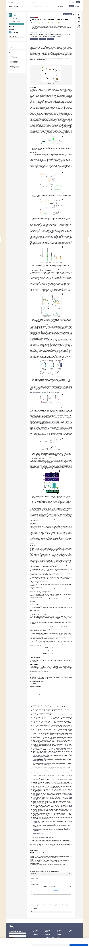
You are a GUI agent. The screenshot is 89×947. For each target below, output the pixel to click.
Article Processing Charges (38, 928)
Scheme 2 (32, 165)
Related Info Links (12, 36)
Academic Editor (12, 29)
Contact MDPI (35, 933)
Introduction (12, 56)
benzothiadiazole (33, 62)
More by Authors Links (13, 38)
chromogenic (50, 60)
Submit (78, 2)
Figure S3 (32, 244)
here (36, 874)
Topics (33, 2)
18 (49, 100)
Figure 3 (63, 278)
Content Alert (77, 921)
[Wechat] (40, 852)
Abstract (11, 54)
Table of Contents (12, 52)
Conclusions (12, 58)
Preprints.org (59, 931)
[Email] (31, 852)
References (12, 70)
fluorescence (57, 60)
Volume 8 (17, 9)
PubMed (51, 713)
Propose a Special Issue (17, 23)
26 (57, 537)
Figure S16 (54, 428)
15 (46, 100)
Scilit (48, 713)
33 (34, 416)
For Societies (47, 935)
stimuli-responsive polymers (41, 60)
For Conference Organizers (49, 937)
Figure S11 (51, 343)
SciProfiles (59, 934)
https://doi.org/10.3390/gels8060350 (44, 32)
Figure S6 (64, 327)
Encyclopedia (59, 935)
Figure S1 (44, 160)
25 (54, 108)
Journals (28, 2)
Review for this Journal (16, 21)
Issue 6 (21, 9)
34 (54, 416)
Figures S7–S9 (67, 331)
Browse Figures (42, 38)
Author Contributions (13, 62)
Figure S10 (38, 332)
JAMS (58, 937)
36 (56, 566)
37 (41, 645)
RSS (73, 921)
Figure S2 (62, 237)
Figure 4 (57, 352)
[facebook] (37, 852)
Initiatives (54, 2)
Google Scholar (46, 705)
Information (39, 2)
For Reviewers (47, 930)
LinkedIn (70, 928)
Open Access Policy (36, 931)
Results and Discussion (14, 57)
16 (47, 100)
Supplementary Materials (14, 61)
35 (55, 416)
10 (51, 97)
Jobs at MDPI (35, 934)
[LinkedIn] (35, 852)
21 (31, 130)
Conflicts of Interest (13, 68)
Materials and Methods (13, 59)
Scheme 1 (68, 164)
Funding (11, 63)
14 (32, 100)
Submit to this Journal (16, 18)
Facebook (71, 930)
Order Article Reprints (67, 14)
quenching (70, 60)
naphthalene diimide (41, 62)
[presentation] (49, 647)
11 (69, 97)
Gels (14, 9)
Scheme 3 (59, 423)
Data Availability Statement (14, 67)
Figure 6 (53, 468)
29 (43, 167)
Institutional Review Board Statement (16, 65)
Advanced (77, 6)
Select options (12, 933)
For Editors (47, 931)
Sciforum (58, 928)
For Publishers (47, 934)
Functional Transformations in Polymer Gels (53, 36)
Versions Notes (50, 38)
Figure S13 (36, 392)
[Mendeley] (43, 852)
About (60, 2)
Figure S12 (40, 412)
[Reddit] (42, 852)
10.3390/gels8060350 (27, 9)
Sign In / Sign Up (71, 2)
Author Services (47, 2)
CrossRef (44, 713)
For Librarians (47, 933)
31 (69, 225)
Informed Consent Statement (14, 66)
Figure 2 (56, 237)
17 (48, 100)
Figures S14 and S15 (49, 422)
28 (42, 167)
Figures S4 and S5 (41, 283)
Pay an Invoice (35, 930)
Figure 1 (68, 127)
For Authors (47, 928)
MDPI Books (59, 930)
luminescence (63, 60)
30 (48, 232)
